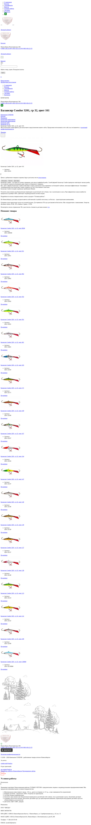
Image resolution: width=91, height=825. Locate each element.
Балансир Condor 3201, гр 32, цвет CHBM (13, 661)
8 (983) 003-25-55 (27, 48)
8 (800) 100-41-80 (6, 48)
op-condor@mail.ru (6, 769)
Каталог (6, 4)
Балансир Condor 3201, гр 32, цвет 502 (12, 296)
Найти (3, 72)
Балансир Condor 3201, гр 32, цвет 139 (12, 525)
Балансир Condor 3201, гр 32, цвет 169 (12, 411)
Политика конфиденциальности (10, 754)
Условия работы (9, 8)
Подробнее (4, 236)
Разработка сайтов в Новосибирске (11, 771)
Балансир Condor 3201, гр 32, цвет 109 (12, 639)
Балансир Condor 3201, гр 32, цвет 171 (12, 388)
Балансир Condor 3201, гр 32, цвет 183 (12, 365)
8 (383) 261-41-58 (16, 48)
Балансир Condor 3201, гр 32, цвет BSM (13, 228)
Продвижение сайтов (28, 771)
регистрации (42, 177)
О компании (8, 2)
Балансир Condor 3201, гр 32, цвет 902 (12, 274)
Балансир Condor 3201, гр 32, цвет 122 (12, 616)
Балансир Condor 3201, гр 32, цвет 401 (12, 342)
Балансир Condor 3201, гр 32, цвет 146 (12, 502)
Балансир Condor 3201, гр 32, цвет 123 (12, 593)
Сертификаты (8, 5)
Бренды (6, 7)
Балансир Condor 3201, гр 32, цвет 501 (12, 319)
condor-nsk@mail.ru (6, 763)
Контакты (7, 12)
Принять (3, 132)
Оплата (10, 180)
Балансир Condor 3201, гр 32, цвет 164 (12, 456)
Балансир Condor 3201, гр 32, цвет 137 (12, 547)
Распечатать (4, 782)
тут (48, 207)
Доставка (7, 10)
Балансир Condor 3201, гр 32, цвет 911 (12, 251)
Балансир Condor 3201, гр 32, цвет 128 (12, 570)
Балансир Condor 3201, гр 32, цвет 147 (12, 479)
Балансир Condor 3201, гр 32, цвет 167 (12, 433)
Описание (4, 180)
